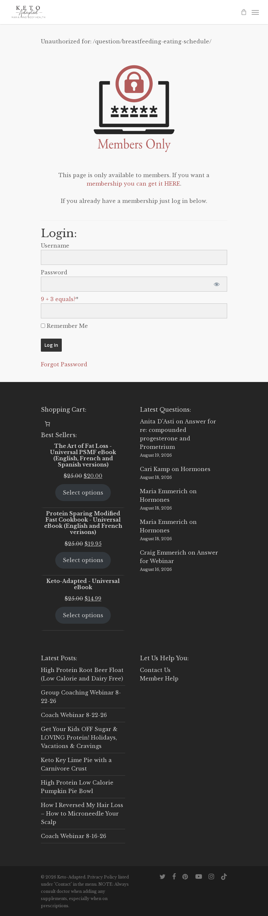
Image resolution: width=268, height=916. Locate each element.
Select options (83, 492)
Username (55, 245)
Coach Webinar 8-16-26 (73, 836)
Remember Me (66, 326)
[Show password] (216, 284)
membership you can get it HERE (133, 183)
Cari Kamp (155, 469)
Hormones (195, 469)
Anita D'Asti (157, 421)
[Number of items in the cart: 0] (47, 423)
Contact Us (155, 670)
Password (54, 272)
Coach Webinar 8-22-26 (74, 715)
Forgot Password (64, 364)
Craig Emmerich (163, 552)
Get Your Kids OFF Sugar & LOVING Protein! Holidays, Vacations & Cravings (79, 737)
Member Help (159, 678)
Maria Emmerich (164, 491)
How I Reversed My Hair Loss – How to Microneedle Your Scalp (82, 813)
